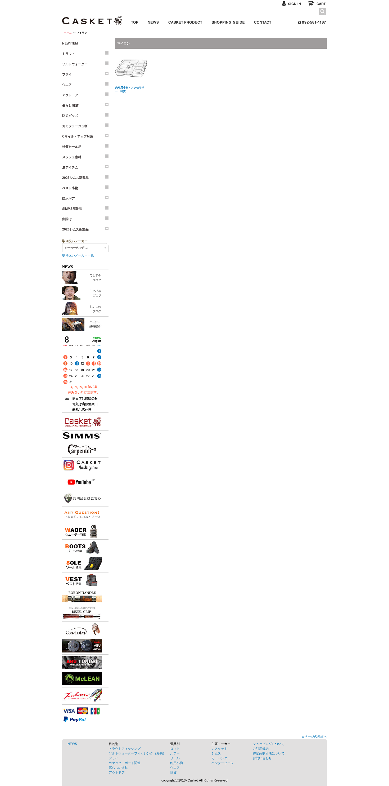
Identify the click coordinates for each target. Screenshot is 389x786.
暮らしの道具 (118, 768)
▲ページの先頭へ (314, 736)
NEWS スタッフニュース (153, 21)
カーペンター (220, 758)
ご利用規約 (261, 749)
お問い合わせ (262, 21)
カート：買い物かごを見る (317, 3)
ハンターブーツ (222, 763)
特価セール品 (71, 147)
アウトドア (70, 95)
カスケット (92, 17)
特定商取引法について (268, 753)
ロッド (175, 749)
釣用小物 (176, 763)
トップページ (134, 21)
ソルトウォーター (75, 64)
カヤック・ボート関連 (125, 763)
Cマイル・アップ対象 (77, 136)
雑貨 (173, 772)
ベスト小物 (70, 188)
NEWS (72, 744)
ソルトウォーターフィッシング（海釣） (137, 753)
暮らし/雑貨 (70, 105)
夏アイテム (70, 167)
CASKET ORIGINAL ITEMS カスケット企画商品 (185, 21)
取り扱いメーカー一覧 (78, 255)
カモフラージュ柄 (75, 126)
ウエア (67, 85)
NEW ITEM (70, 43)
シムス (216, 753)
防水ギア (68, 198)
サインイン (293, 3)
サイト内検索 (322, 11)
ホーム (68, 32)
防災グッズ (70, 116)
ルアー (175, 753)
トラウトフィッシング (125, 749)
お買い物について (228, 21)
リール (175, 758)
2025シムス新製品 (75, 178)
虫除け (67, 219)
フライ (67, 74)
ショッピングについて (268, 744)
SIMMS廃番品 (72, 209)
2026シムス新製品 (75, 229)
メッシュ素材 (71, 157)
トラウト (68, 54)
